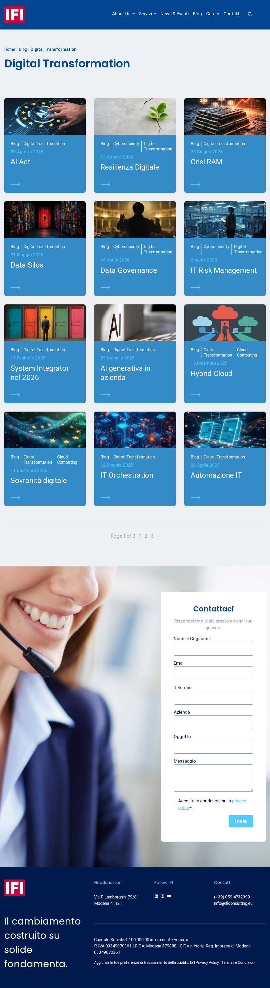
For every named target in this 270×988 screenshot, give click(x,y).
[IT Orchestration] (134, 498)
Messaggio (185, 761)
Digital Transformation (44, 143)
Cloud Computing (247, 352)
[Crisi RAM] (225, 184)
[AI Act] (45, 184)
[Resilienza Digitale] (134, 184)
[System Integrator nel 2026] (45, 395)
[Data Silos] (45, 287)
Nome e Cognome (192, 638)
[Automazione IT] (225, 498)
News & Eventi (175, 13)
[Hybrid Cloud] (225, 395)
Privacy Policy (207, 962)
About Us (121, 13)
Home (9, 49)
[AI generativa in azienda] (134, 395)
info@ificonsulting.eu (233, 903)
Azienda (182, 712)
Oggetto (182, 736)
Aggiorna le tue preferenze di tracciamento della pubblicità (143, 962)
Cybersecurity (126, 143)
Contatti (232, 13)
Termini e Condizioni (238, 962)
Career (212, 13)
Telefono (183, 687)
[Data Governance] (134, 287)
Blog (197, 13)
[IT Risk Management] (225, 287)
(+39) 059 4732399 (232, 897)
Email (179, 663)
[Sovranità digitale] (45, 498)
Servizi (145, 13)
